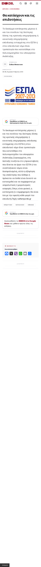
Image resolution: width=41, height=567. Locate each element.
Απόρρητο (5, 565)
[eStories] (30, 3)
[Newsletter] (25, 3)
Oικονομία (15, 9)
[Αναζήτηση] (20, 3)
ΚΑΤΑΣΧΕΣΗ (20, 205)
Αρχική (5, 9)
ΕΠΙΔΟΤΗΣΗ (8, 205)
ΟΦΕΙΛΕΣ (31, 205)
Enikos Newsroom (16, 64)
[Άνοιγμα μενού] (37, 3)
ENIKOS (8, 3)
